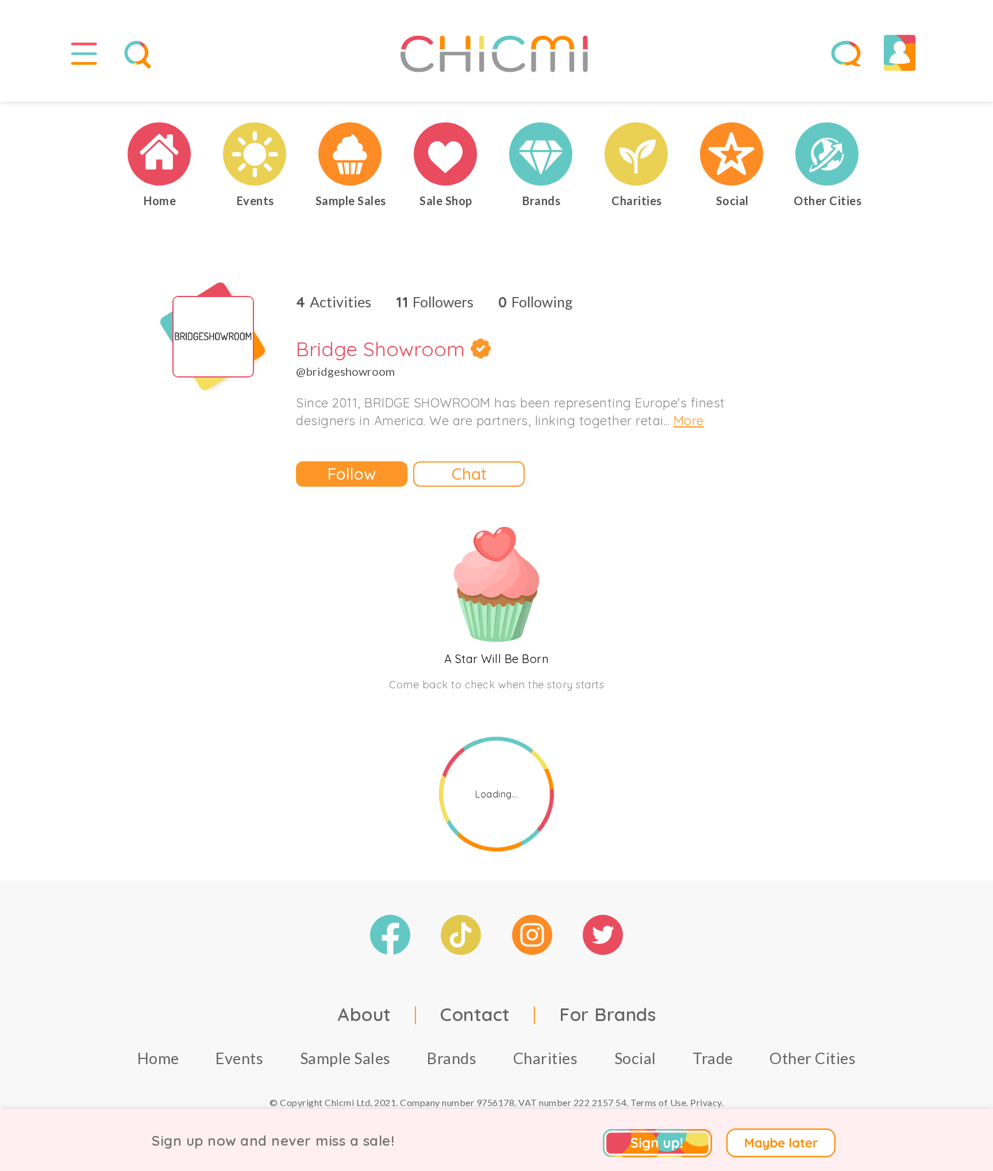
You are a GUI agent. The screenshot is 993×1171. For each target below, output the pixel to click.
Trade (712, 1058)
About (364, 1014)
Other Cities (812, 1058)
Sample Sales (345, 1058)
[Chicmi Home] (160, 154)
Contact (475, 1014)
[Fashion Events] (255, 154)
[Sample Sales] (350, 154)
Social (635, 1058)
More (688, 421)
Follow (352, 474)
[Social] (732, 154)
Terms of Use (658, 1102)
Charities (545, 1058)
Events (239, 1058)
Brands (451, 1058)
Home (158, 1058)
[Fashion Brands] (541, 154)
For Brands (607, 1014)
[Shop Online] (446, 154)
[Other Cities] (827, 154)
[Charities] (637, 154)
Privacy (706, 1102)
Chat (469, 474)
